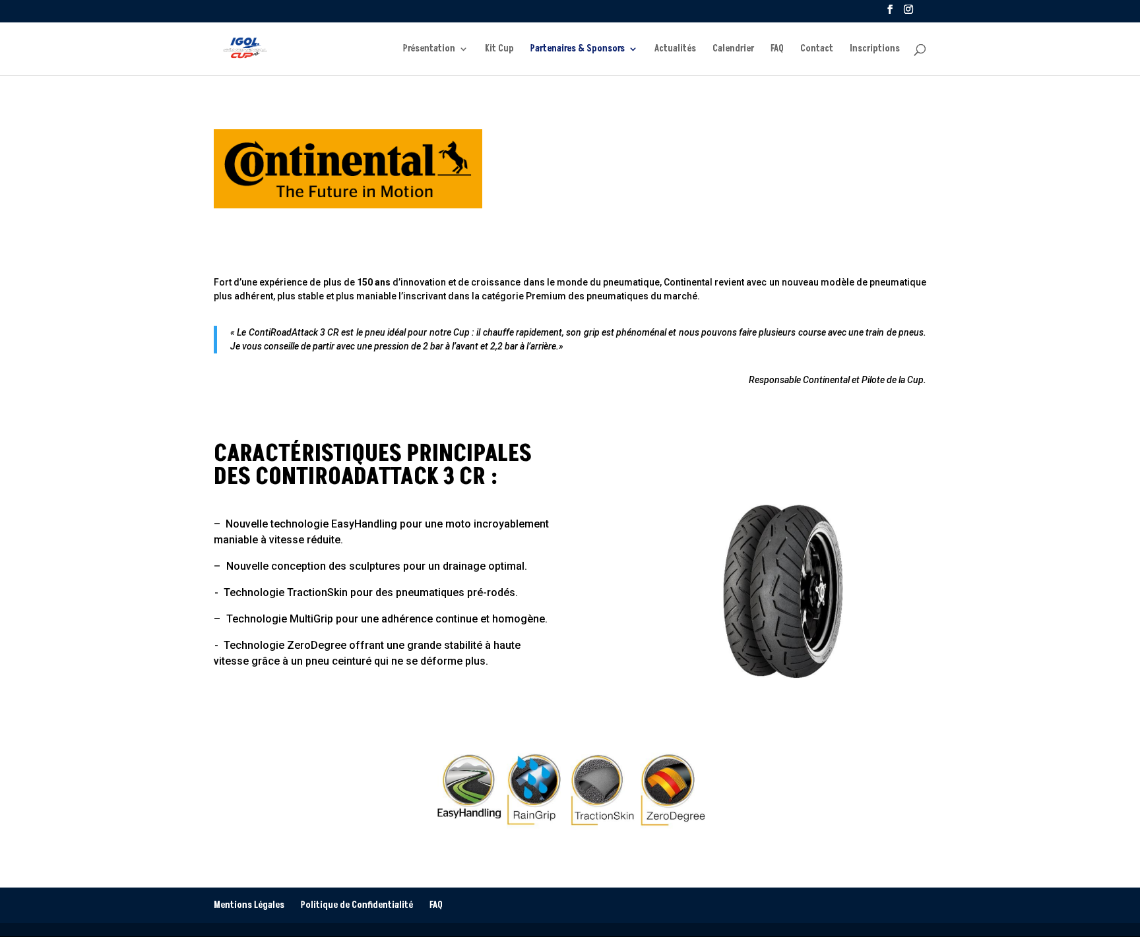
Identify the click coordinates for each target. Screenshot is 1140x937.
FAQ (777, 49)
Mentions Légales (249, 905)
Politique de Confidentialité (357, 905)
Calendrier (733, 49)
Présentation (429, 49)
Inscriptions (875, 49)
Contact (816, 49)
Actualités (675, 49)
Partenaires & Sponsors (577, 49)
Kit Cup (499, 49)
